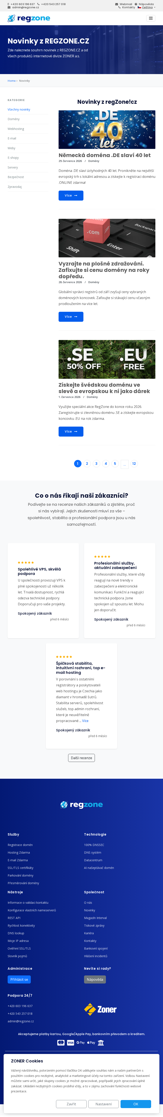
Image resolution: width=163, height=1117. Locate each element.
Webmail (126, 4)
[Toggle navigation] (150, 18)
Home (12, 81)
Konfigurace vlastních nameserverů (32, 910)
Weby (11, 148)
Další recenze (81, 758)
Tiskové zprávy (94, 925)
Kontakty (128, 7)
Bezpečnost (16, 177)
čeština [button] (147, 7)
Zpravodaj (15, 187)
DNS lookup (16, 933)
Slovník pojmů (17, 956)
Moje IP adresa (18, 941)
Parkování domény (20, 875)
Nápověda (146, 4)
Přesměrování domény (23, 883)
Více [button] (84, 720)
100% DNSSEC (94, 845)
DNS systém (92, 852)
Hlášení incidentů (95, 956)
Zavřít (71, 1104)
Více (69, 195)
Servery (13, 167)
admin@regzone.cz (25, 7)
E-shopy (13, 158)
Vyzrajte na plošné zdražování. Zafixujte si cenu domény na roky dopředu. (104, 270)
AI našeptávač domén (99, 868)
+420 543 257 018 (53, 4)
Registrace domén (20, 845)
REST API (14, 918)
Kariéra (89, 933)
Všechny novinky (19, 109)
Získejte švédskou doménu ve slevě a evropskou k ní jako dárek (104, 388)
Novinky (89, 910)
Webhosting (16, 129)
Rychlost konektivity (21, 925)
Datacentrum (93, 860)
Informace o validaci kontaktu (28, 903)
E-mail (12, 138)
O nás (88, 903)
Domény (14, 119)
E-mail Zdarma (18, 860)
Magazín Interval (95, 918)
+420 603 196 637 (23, 4)
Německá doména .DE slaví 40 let (105, 155)
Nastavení (104, 1104)
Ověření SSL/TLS (19, 948)
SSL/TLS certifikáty (20, 868)
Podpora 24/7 (20, 995)
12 (134, 463)
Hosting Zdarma (19, 852)
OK (135, 1104)
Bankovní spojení (96, 948)
